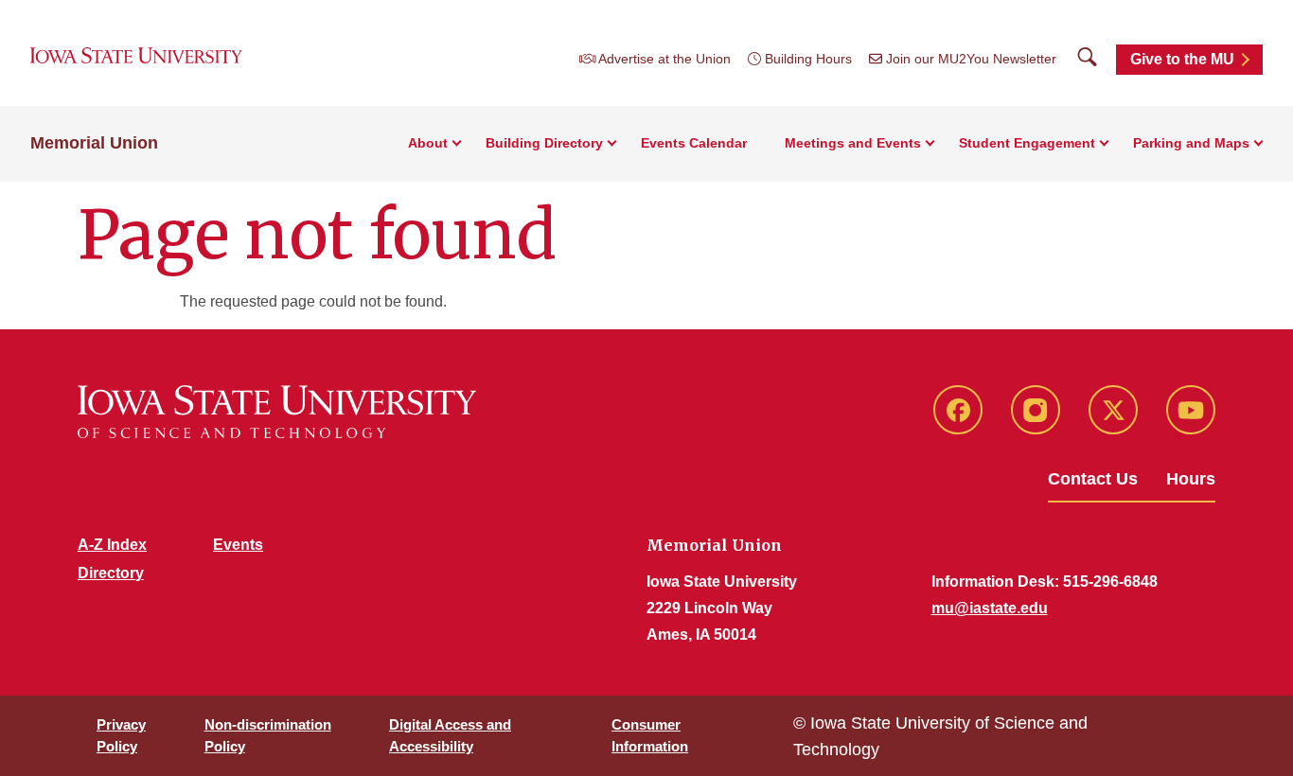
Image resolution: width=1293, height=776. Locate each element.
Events (238, 545)
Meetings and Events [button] (853, 142)
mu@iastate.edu (989, 608)
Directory (111, 573)
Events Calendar (694, 142)
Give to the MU (1182, 59)
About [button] (428, 142)
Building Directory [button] (544, 142)
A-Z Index (112, 545)
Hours (1190, 478)
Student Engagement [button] (1027, 142)
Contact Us (1093, 478)
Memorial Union (94, 142)
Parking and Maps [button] (1191, 142)
